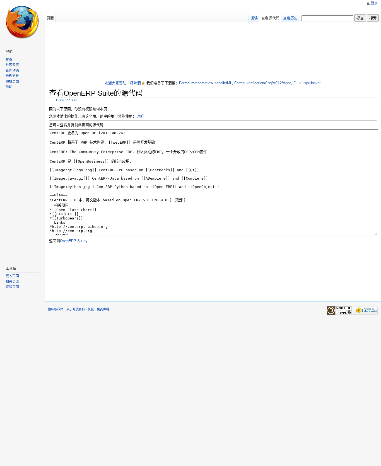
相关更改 (12, 282)
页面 (50, 18)
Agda (287, 83)
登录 (374, 3)
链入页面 (12, 276)
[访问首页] (22, 22)
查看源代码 (270, 18)
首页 (9, 60)
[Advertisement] (213, 52)
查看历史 (290, 18)
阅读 (254, 18)
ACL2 (277, 83)
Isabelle (219, 83)
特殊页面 (12, 287)
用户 (140, 116)
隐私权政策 (55, 309)
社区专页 (12, 65)
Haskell (315, 83)
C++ (296, 83)
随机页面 (12, 81)
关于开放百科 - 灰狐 (80, 309)
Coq (268, 83)
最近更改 (12, 76)
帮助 (9, 87)
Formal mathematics (195, 83)
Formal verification (249, 83)
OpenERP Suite (66, 100)
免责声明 (103, 309)
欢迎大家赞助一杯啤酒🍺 (125, 83)
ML (229, 83)
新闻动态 (12, 71)
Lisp (305, 83)
